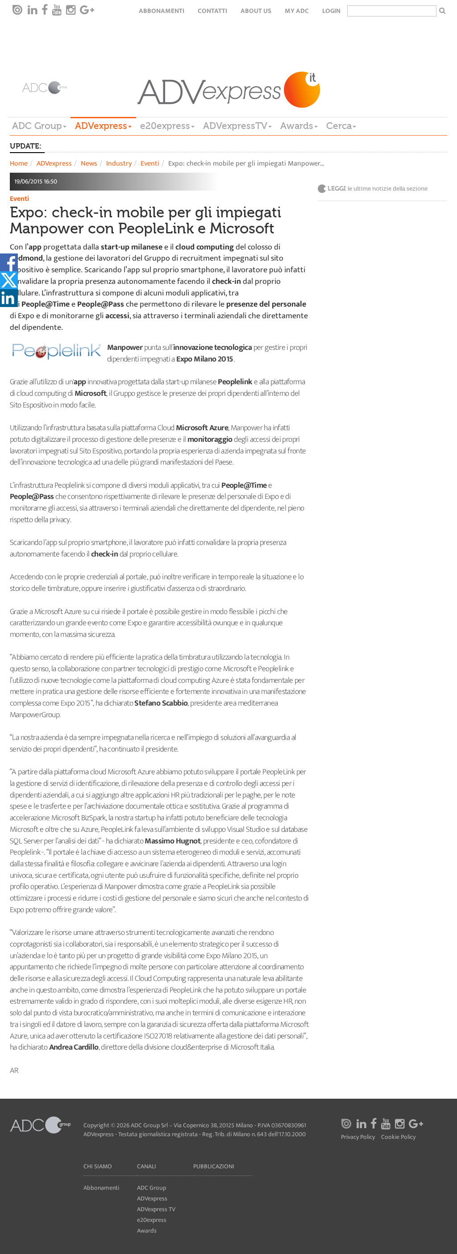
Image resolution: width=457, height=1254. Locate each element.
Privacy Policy (358, 1137)
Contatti (212, 11)
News (89, 164)
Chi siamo (97, 1166)
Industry (119, 164)
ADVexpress (101, 125)
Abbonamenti (161, 11)
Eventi (150, 164)
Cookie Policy (398, 1137)
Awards (296, 125)
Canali (146, 1166)
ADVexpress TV (156, 1209)
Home (19, 164)
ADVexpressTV (235, 125)
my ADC (297, 11)
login (331, 11)
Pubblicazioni (213, 1166)
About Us (256, 11)
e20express (165, 125)
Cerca (339, 125)
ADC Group (37, 125)
